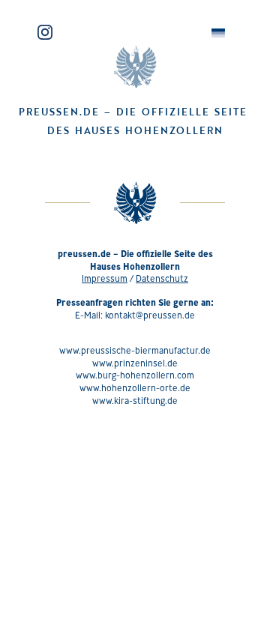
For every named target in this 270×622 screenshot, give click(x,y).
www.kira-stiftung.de (135, 400)
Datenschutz (162, 278)
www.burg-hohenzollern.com (135, 375)
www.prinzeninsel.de (135, 363)
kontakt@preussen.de (150, 315)
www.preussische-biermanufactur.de (135, 350)
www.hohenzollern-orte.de (135, 387)
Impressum (105, 278)
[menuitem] (218, 33)
